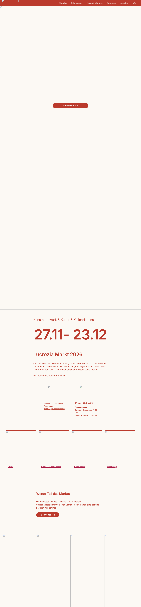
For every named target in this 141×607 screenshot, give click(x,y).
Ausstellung (112, 467)
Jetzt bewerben (70, 105)
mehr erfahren (48, 515)
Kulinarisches (79, 467)
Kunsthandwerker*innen (51, 467)
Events (10, 467)
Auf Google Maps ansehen (54, 409)
